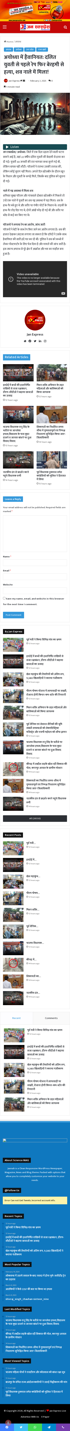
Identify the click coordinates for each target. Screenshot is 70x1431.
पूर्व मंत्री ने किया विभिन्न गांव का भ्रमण (43, 639)
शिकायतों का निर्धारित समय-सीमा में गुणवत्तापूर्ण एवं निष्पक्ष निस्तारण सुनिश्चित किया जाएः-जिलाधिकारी (51, 432)
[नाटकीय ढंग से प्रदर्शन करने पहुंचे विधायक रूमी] (18, 460)
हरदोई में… (31, 860)
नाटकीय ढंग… (33, 993)
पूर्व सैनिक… (32, 926)
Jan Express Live (57, 1411)
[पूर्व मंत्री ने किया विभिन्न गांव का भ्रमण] (13, 645)
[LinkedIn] (40, 341)
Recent (16, 1018)
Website (8, 585)
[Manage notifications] (8, 1423)
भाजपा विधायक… (35, 943)
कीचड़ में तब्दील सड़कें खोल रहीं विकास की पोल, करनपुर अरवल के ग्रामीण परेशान (46, 766)
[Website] (25, 341)
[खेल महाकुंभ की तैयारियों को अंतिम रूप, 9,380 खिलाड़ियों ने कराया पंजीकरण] (13, 679)
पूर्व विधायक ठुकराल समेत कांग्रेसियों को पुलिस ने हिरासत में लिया (51, 475)
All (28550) (35, 818)
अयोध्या (19, 49)
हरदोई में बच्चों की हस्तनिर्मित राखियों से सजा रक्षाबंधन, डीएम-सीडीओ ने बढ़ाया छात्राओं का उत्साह (18, 390)
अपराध (18, 42)
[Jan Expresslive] (35, 27)
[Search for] (65, 28)
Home (9, 42)
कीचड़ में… (31, 959)
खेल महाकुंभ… (33, 876)
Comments (51, 1018)
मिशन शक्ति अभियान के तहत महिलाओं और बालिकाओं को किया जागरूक (50, 388)
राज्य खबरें (42, 49)
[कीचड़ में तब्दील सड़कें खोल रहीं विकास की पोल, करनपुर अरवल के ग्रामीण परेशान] (13, 769)
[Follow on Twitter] (21, 81)
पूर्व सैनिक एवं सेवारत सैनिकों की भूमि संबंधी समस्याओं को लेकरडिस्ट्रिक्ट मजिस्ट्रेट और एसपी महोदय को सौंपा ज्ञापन (46, 728)
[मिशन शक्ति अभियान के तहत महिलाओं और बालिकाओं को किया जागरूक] (52, 372)
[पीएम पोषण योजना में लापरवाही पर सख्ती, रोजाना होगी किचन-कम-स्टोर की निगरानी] (13, 696)
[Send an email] (24, 81)
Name (7, 557)
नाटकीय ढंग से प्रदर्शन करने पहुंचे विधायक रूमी (16, 474)
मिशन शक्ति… (32, 909)
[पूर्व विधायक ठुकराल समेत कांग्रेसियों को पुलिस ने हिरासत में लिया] (52, 460)
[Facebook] (30, 341)
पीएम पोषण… (33, 893)
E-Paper (45, 1417)
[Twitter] (35, 341)
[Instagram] (45, 341)
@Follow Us (12, 1190)
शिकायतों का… (33, 976)
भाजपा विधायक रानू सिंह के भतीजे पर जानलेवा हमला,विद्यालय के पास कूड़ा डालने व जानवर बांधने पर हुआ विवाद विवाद (17, 434)
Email (7, 571)
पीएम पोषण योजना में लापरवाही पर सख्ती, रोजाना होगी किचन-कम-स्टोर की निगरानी (46, 693)
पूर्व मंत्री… (31, 843)
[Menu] (5, 28)
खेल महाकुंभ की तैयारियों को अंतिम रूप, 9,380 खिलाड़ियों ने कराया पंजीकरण (45, 676)
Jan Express (14, 81)
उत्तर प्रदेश (30, 49)
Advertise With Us (30, 1417)
